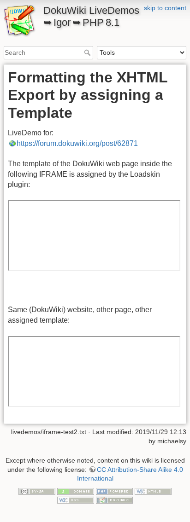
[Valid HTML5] (153, 490)
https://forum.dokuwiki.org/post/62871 (77, 143)
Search (88, 52)
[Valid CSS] (75, 499)
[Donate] (75, 490)
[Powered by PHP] (114, 490)
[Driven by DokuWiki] (114, 499)
